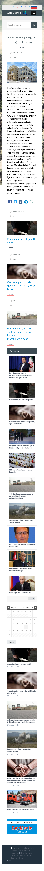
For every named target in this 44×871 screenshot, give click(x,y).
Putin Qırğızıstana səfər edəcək (20, 593)
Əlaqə (21, 858)
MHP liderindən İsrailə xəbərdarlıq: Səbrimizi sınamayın (21, 570)
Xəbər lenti (16, 351)
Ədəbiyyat (20, 855)
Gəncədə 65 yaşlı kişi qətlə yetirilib (21, 241)
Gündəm (28, 855)
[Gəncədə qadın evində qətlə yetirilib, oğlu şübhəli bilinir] (22, 272)
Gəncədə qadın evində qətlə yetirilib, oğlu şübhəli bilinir (21, 286)
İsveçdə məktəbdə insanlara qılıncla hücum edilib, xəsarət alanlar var (22, 447)
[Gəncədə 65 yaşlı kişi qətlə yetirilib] (22, 229)
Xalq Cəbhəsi (14, 12)
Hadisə (22, 48)
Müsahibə (23, 853)
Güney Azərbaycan (24, 850)
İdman (31, 853)
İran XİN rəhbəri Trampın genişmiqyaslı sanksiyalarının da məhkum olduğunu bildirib (20, 375)
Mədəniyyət (15, 853)
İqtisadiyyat (25, 848)
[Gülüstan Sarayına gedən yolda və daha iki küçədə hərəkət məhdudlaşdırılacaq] (22, 319)
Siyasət (16, 848)
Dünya (33, 848)
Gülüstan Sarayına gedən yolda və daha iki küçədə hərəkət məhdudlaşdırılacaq (20, 333)
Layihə (13, 855)
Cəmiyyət (14, 858)
